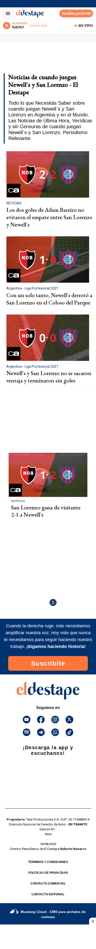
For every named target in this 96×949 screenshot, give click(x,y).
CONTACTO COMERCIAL (48, 883)
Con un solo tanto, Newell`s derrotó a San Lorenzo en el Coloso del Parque (49, 298)
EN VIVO (85, 25)
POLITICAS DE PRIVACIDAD (48, 872)
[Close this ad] (92, 921)
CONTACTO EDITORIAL (48, 894)
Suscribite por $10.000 (76, 13)
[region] (43, 59)
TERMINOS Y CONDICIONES (48, 862)
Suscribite (48, 663)
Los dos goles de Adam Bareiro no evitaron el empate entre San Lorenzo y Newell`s (49, 217)
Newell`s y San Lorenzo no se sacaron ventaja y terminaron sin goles (48, 376)
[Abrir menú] (8, 13)
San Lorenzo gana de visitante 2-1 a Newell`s (45, 511)
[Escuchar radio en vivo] (6, 25)
